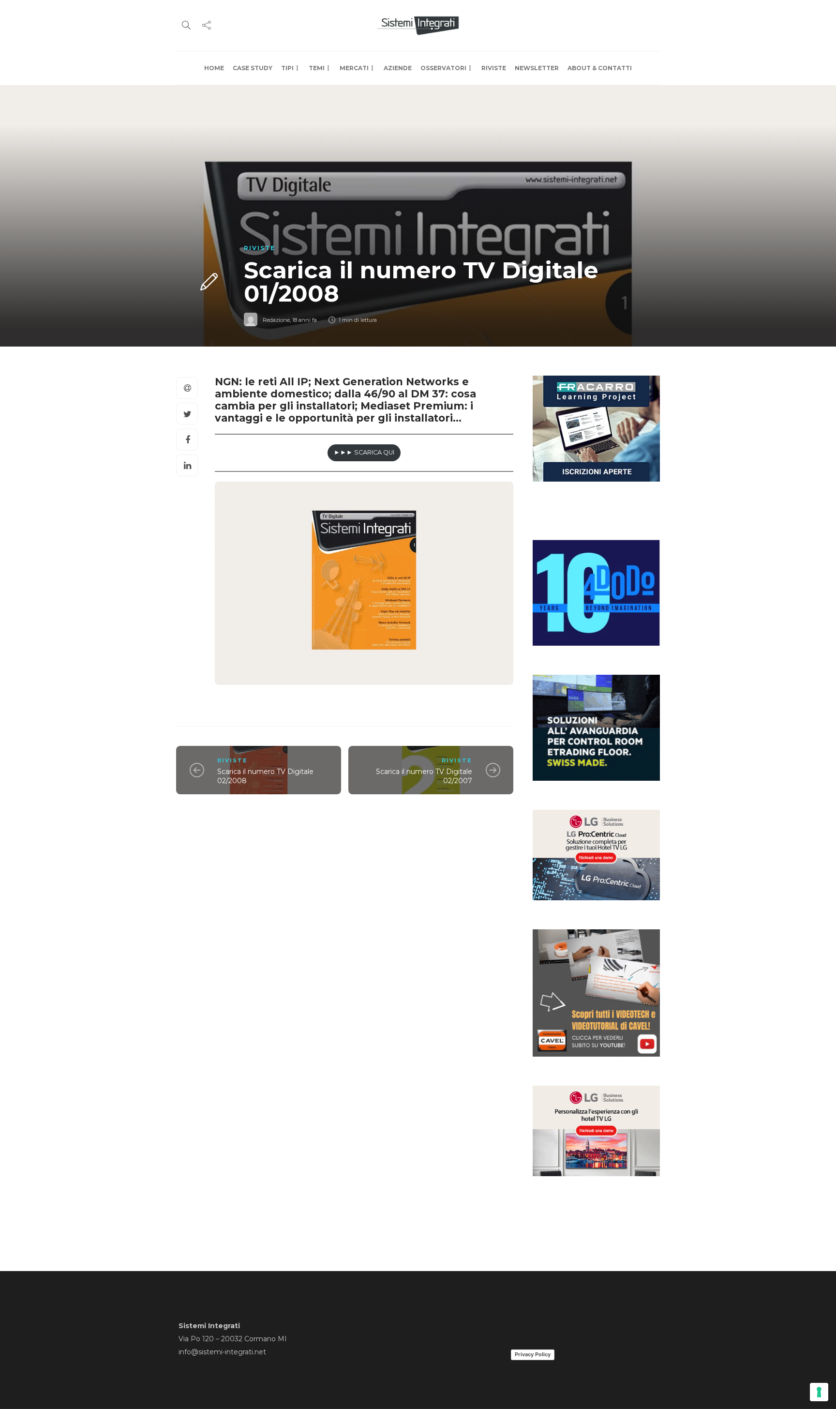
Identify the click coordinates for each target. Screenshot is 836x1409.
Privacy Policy (533, 1354)
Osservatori (443, 68)
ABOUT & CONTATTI (599, 68)
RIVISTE (493, 68)
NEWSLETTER (537, 68)
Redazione (276, 320)
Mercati (354, 68)
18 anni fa (304, 320)
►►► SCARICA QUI (364, 452)
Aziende (398, 68)
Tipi (287, 68)
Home (214, 68)
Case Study (252, 68)
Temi (317, 68)
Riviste (259, 248)
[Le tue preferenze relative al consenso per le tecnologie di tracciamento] (819, 1392)
